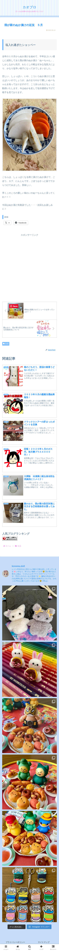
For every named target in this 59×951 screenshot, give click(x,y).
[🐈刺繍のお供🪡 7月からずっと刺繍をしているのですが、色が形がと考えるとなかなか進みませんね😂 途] (29, 894)
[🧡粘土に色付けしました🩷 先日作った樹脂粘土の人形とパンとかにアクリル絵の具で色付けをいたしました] (29, 838)
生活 (7, 344)
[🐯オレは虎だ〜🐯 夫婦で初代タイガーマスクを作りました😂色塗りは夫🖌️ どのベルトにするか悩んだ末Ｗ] (29, 725)
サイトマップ (44, 942)
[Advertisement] (29, 266)
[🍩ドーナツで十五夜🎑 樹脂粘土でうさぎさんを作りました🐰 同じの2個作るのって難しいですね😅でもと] (29, 669)
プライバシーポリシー (15, 942)
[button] (53, 576)
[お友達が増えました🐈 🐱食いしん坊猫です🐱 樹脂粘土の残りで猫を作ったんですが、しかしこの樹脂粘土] (29, 782)
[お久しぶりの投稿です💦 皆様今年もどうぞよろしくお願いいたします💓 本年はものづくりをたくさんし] (29, 613)
